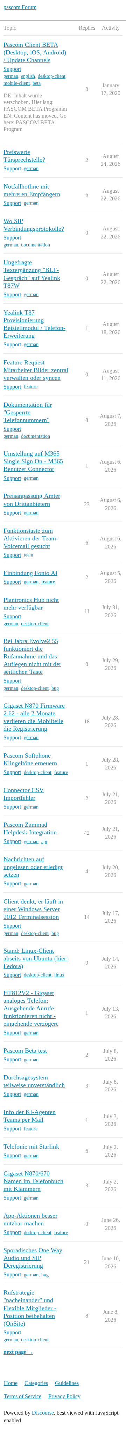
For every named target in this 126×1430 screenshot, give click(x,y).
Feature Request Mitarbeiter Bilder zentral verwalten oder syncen (36, 370)
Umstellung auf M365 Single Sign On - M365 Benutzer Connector (33, 461)
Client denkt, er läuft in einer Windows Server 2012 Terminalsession (33, 909)
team (28, 555)
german (11, 76)
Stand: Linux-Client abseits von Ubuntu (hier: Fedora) (36, 958)
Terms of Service (22, 1396)
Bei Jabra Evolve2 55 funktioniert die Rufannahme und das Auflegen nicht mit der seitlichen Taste (32, 656)
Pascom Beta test (25, 1050)
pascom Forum (20, 7)
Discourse (43, 1413)
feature (30, 386)
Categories (36, 1383)
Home (11, 1383)
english (28, 76)
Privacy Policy (64, 1396)
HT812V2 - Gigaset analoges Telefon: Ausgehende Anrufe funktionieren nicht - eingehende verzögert (31, 1008)
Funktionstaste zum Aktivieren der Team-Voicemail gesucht (31, 538)
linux (59, 975)
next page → (18, 1352)
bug (55, 688)
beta (37, 83)
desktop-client (51, 76)
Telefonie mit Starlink (31, 1146)
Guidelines (67, 1383)
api (44, 841)
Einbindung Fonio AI (30, 572)
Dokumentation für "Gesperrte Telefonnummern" (28, 412)
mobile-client (17, 83)
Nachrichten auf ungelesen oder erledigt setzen (33, 867)
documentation (35, 245)
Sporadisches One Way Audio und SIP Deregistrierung (33, 1258)
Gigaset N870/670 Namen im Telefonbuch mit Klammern (33, 1181)
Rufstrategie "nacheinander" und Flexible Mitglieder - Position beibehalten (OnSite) (30, 1308)
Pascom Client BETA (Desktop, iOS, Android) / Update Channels (35, 52)
